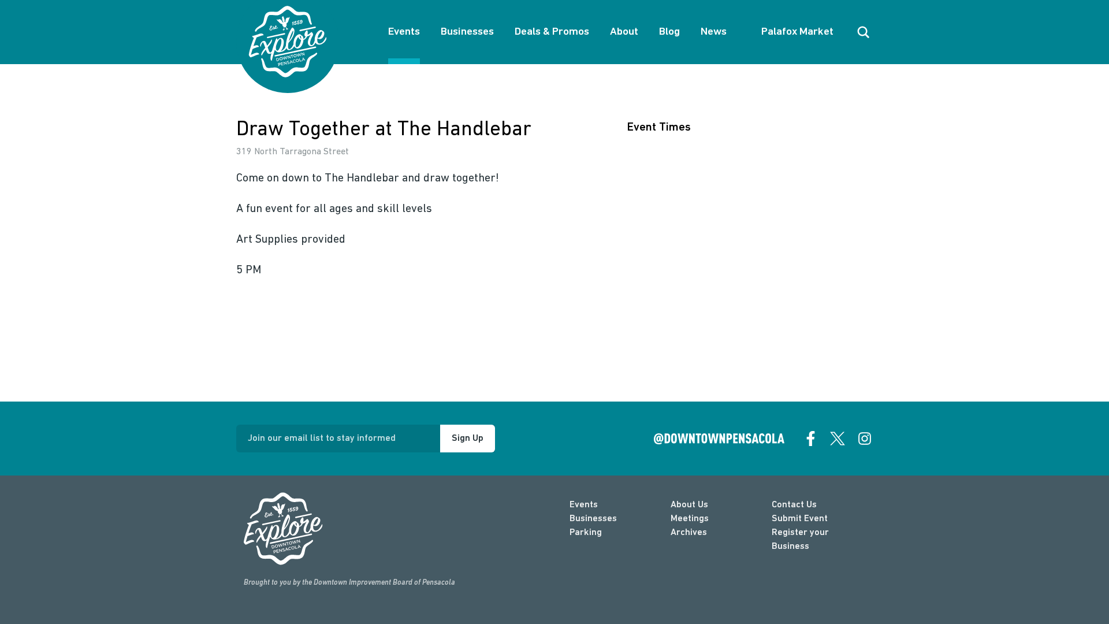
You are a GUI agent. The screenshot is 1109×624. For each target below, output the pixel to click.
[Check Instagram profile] (865, 438)
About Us (689, 505)
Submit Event (800, 519)
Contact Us (794, 505)
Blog (669, 32)
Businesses (467, 32)
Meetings (690, 519)
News (714, 32)
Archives (689, 532)
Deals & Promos (552, 32)
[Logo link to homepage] (287, 41)
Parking (586, 532)
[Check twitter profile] (837, 438)
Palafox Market (797, 32)
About (624, 32)
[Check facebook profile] (810, 438)
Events (404, 32)
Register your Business (800, 539)
